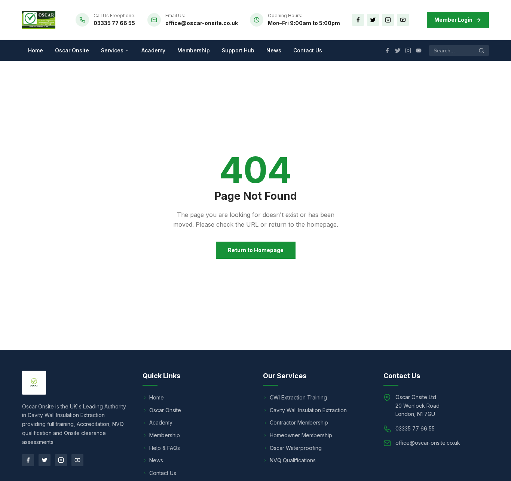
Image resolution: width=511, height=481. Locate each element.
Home (35, 50)
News (273, 50)
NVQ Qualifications (293, 460)
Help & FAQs (164, 448)
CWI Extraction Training (298, 397)
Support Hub (238, 50)
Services (112, 50)
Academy (153, 50)
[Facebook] (358, 20)
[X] (398, 50)
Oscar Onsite (72, 50)
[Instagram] (388, 20)
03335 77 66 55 (114, 23)
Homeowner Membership (301, 435)
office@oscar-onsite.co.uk (201, 23)
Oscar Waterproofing (296, 448)
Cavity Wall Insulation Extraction (308, 410)
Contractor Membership (299, 422)
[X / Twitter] (373, 20)
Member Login (453, 19)
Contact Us (307, 50)
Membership (193, 50)
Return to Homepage (256, 250)
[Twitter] (45, 460)
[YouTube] (403, 20)
